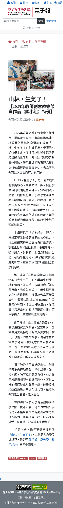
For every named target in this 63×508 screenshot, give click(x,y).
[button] (11, 75)
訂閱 (49, 2)
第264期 (26, 41)
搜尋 (40, 21)
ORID (33, 458)
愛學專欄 (40, 41)
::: (4, 2)
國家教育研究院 (41, 502)
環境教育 (14, 458)
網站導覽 (9, 502)
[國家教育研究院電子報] (34, 12)
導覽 (13, 2)
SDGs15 (24, 458)
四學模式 (42, 458)
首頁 (25, 2)
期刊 (37, 2)
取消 (60, 2)
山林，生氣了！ (21, 434)
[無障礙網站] (39, 487)
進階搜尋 (51, 21)
